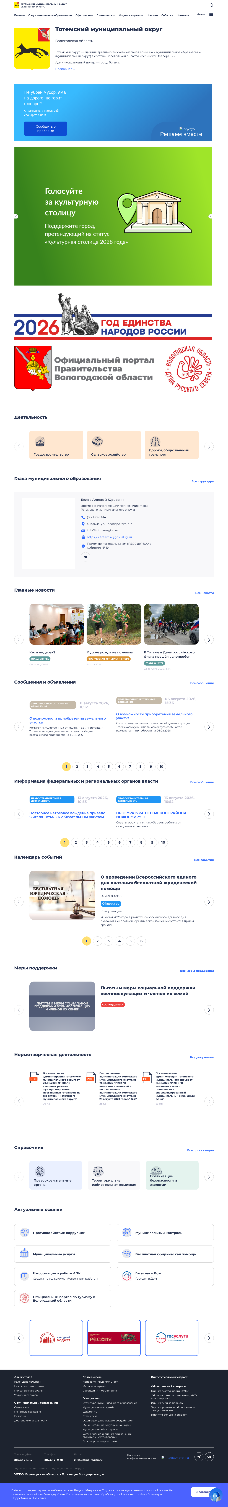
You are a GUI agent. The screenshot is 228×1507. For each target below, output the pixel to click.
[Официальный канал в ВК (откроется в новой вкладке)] (209, 1456)
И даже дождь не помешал (52, 652)
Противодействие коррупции (138, 703)
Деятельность (106, 15)
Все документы (202, 1057)
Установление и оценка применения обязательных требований (107, 1435)
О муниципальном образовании (50, 15)
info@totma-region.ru (88, 1460)
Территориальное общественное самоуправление (173, 1409)
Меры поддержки (94, 1386)
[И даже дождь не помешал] (56, 624)
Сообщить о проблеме (46, 129)
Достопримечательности (30, 1420)
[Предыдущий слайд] (16, 216)
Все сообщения (202, 683)
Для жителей (23, 1377)
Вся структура (202, 481)
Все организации (200, 1150)
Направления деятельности (101, 1381)
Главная (19, 15)
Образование (155, 663)
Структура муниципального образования (110, 1403)
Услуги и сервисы (131, 15)
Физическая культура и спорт (51, 659)
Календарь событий (27, 1381)
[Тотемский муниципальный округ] (32, 49)
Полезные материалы (28, 1390)
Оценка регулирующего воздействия (108, 1420)
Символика (21, 1407)
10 (161, 766)
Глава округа (97, 663)
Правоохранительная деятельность (46, 799)
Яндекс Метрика (86, 1490)
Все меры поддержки (197, 970)
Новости (152, 15)
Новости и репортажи (29, 1386)
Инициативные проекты (167, 1403)
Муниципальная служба (98, 1407)
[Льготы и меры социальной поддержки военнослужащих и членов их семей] (62, 1006)
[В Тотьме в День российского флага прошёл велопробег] (114, 624)
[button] (209, 446)
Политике (39, 1498)
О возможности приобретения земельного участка (67, 716)
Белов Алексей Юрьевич (102, 500)
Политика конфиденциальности (141, 1457)
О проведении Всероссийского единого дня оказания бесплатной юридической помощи (149, 882)
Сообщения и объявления (100, 1390)
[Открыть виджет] (216, 1495)
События (167, 15)
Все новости (204, 593)
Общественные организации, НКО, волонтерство (174, 1397)
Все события (204, 860)
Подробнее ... (65, 69)
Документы (90, 1411)
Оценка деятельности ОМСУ (170, 1391)
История (20, 1416)
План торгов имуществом (100, 1441)
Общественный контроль (168, 1386)
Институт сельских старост (169, 1377)
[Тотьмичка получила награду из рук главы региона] (171, 624)
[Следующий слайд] (210, 216)
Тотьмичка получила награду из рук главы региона (169, 654)
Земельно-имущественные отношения (49, 700)
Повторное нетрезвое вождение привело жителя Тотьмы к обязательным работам (67, 815)
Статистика (90, 1416)
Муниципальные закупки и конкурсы (107, 1425)
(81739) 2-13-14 (23, 1460)
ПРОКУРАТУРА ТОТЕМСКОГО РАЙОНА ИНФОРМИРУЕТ (151, 815)
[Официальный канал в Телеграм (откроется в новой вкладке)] (199, 1456)
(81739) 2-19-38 (53, 1460)
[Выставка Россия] (56, 1337)
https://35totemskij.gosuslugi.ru (109, 537)
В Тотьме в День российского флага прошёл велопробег (112, 654)
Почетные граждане (27, 1411)
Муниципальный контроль (100, 1429)
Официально (84, 15)
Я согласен (204, 1492)
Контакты (183, 15)
